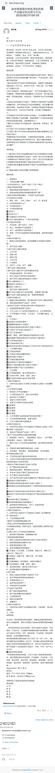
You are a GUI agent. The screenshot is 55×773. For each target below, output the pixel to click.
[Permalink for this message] (51, 710)
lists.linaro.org (16, 3)
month (36, 23)
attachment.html (10, 706)
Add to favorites (11, 742)
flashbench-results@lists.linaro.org (16, 730)
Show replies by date (44, 720)
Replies (18, 23)
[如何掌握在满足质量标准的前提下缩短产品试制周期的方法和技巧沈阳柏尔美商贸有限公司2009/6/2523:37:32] (51, 8)
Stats (27, 23)
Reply (9, 713)
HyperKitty (27, 770)
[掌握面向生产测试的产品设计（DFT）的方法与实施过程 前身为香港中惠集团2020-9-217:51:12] (3, 8)
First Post (8, 23)
